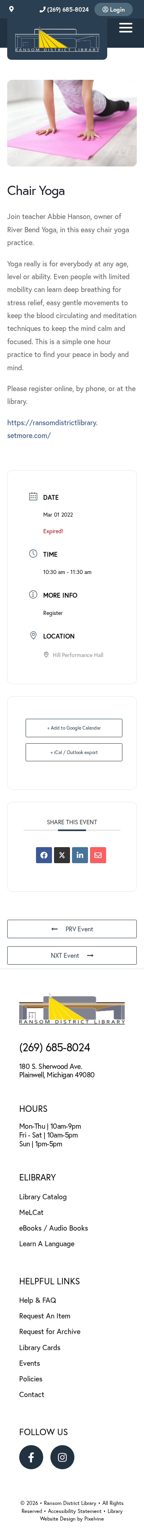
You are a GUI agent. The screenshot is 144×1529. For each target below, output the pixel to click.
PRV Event (79, 929)
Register (53, 612)
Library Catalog (43, 1196)
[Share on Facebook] (44, 855)
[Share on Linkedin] (80, 855)
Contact (31, 1394)
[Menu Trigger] (126, 27)
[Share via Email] (98, 855)
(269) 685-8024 (67, 9)
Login (116, 9)
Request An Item (44, 1315)
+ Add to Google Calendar (74, 728)
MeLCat (31, 1212)
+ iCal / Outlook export (74, 752)
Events (29, 1363)
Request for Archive (49, 1331)
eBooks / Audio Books (53, 1228)
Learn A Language (46, 1243)
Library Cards (39, 1347)
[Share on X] (62, 855)
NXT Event (65, 955)
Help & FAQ (37, 1300)
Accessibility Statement (75, 1511)
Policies (30, 1378)
